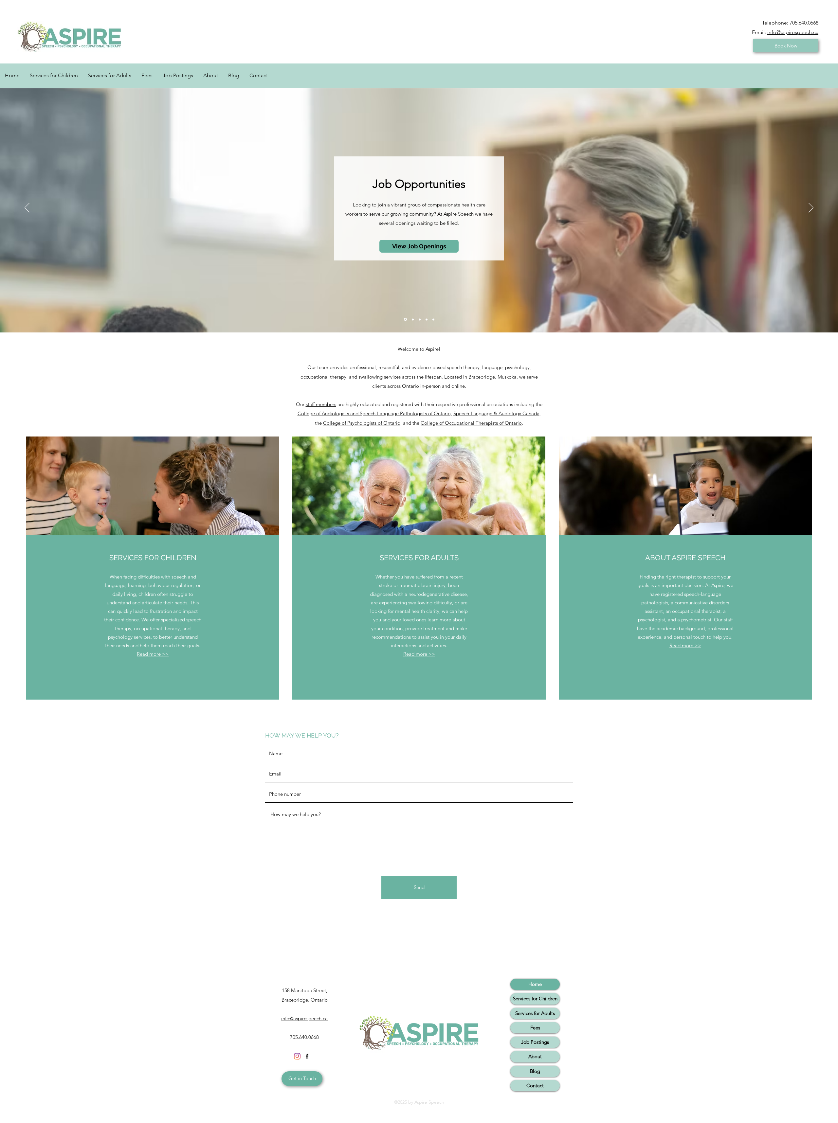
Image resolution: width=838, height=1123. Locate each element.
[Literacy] (420, 319)
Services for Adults (535, 1013)
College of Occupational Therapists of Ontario (471, 423)
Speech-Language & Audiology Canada (496, 413)
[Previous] (27, 208)
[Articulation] (413, 319)
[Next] (811, 208)
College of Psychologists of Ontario (361, 423)
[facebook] (307, 1056)
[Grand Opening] (405, 319)
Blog (535, 1071)
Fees (535, 1028)
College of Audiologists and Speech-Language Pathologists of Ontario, (375, 413)
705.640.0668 (804, 23)
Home (535, 984)
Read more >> (153, 654)
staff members (321, 404)
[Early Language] (427, 319)
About (535, 1056)
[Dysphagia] (433, 319)
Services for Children (535, 998)
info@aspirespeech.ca (792, 32)
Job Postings (535, 1042)
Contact (535, 1085)
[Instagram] (297, 1056)
